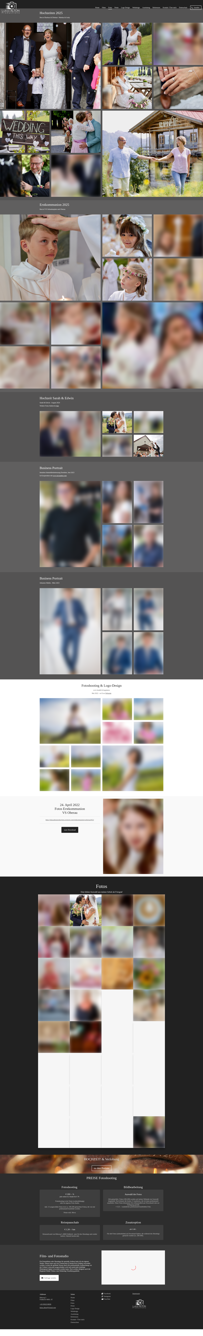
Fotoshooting (70, 1187)
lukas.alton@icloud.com (48, 1308)
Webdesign (136, 7)
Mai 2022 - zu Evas (101, 693)
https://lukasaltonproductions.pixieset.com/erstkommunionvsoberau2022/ (70, 820)
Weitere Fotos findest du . (49, 406)
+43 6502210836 (45, 1304)
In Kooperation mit (53, 476)
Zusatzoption (133, 1222)
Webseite (108, 693)
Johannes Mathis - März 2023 (49, 583)
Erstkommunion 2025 (54, 205)
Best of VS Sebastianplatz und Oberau (52, 209)
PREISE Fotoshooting (101, 1178)
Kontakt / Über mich (169, 7)
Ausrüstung (146, 7)
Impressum (136, 1293)
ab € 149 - (133, 1229)
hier (57, 406)
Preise (117, 7)
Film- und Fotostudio (54, 1256)
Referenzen (156, 7)
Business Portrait (51, 468)
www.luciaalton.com (60, 476)
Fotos (110, 7)
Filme (104, 7)
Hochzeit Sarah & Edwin (57, 398)
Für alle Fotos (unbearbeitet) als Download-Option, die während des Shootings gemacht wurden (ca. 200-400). (133, 1234)
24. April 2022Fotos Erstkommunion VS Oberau (70, 809)
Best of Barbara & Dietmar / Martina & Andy (55, 17)
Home (97, 7)
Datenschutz (183, 7)
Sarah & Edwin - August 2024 (50, 403)
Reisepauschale (70, 1222)
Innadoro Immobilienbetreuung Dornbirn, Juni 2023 (57, 472)
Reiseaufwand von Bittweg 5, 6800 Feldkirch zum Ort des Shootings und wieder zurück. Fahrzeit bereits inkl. (70, 1235)
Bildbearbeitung (133, 1187)
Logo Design (125, 7)
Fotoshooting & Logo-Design (102, 685)
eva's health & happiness (101, 690)
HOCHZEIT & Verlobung (101, 1159)
